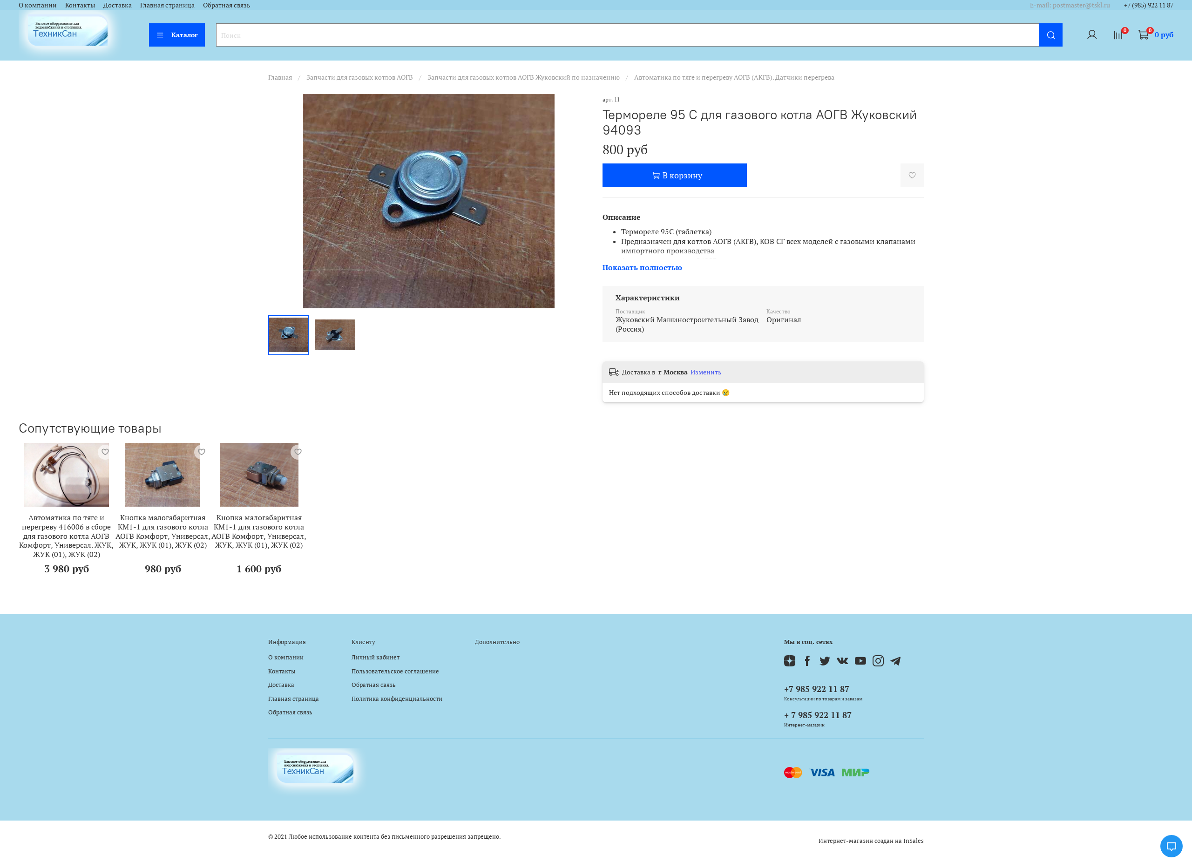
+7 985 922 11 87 (816, 688)
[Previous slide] (281, 201)
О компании (38, 4)
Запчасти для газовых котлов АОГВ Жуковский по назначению (523, 77)
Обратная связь (226, 4)
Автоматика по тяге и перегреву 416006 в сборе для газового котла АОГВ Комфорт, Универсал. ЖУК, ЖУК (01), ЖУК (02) (66, 536)
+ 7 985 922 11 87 (818, 714)
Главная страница (167, 4)
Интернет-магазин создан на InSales (871, 841)
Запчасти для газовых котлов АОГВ (359, 77)
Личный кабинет (376, 657)
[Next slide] (576, 201)
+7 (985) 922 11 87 (1148, 4)
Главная (280, 77)
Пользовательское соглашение (395, 671)
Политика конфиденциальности (397, 699)
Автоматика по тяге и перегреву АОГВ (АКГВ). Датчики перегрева (734, 77)
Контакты (80, 4)
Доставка (117, 4)
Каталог (184, 34)
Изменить (706, 372)
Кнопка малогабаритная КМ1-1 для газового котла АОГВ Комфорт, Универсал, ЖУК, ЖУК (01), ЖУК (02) (162, 531)
